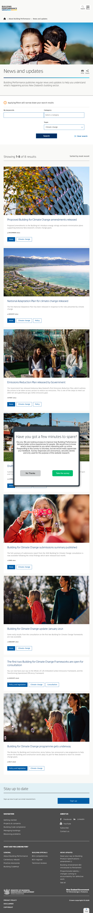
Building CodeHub (11, 866)
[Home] (6, 18)
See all (63, 882)
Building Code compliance (14, 827)
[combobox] (64, 115)
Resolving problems (12, 834)
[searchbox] (63, 114)
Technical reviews (39, 863)
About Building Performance (16, 856)
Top (86, 911)
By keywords (9, 110)
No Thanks (30, 473)
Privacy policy (10, 900)
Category (47, 110)
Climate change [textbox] (52, 127)
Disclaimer (8, 904)
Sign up (73, 801)
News (11, 239)
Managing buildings (12, 830)
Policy (37, 321)
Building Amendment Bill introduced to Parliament (70, 866)
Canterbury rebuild (11, 859)
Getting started (10, 820)
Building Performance (9, 8)
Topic (46, 122)
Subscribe (64, 828)
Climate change (24, 239)
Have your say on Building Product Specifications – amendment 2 (71, 858)
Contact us (64, 831)
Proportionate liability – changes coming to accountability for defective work (71, 875)
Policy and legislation (17, 685)
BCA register (37, 859)
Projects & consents (12, 823)
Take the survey (62, 473)
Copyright (8, 907)
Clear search (82, 136)
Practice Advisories (12, 863)
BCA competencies (40, 856)
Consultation (52, 685)
